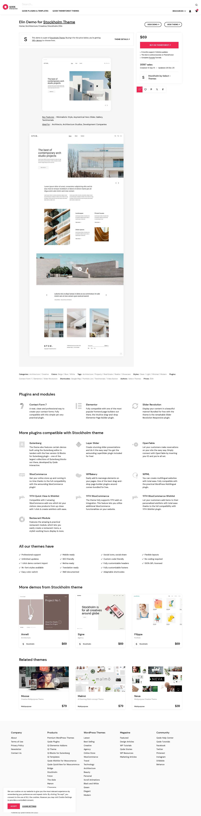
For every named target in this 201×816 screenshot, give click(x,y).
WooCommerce (91, 757)
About (14, 738)
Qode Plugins (53, 741)
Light (148, 374)
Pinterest (160, 753)
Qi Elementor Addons (57, 745)
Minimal (155, 374)
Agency (81, 638)
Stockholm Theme (59, 22)
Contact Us (16, 753)
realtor (117, 374)
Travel (86, 760)
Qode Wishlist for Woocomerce (61, 760)
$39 (151, 379)
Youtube (152, 58)
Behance (160, 764)
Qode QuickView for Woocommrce (63, 764)
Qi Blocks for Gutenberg (58, 753)
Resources (178, 11)
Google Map (76, 379)
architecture (88, 374)
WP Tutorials (126, 745)
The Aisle (51, 780)
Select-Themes (134, 379)
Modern (163, 374)
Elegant (87, 791)
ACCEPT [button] (14, 806)
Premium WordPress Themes (60, 738)
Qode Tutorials (163, 741)
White (72, 374)
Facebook (160, 745)
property (98, 374)
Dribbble (160, 760)
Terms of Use (17, 741)
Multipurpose (26, 706)
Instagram (161, 757)
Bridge (50, 768)
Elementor (38, 379)
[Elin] (76, 84)
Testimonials (100, 379)
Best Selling (89, 741)
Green (86, 787)
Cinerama (51, 787)
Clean (142, 374)
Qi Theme (51, 749)
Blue (66, 374)
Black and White (91, 783)
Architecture (32, 26)
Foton (50, 776)
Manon (50, 783)
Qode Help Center (164, 738)
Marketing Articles (128, 757)
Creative (43, 26)
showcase (126, 374)
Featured (124, 738)
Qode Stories (126, 749)
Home (22, 26)
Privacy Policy (17, 745)
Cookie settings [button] (29, 806)
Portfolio (137, 638)
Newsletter (16, 749)
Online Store (89, 753)
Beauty (87, 772)
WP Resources (126, 753)
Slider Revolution (50, 379)
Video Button (112, 379)
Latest (87, 738)
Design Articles (127, 741)
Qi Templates (53, 757)
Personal (88, 776)
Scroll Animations (92, 780)
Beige (60, 374)
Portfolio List (88, 379)
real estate (108, 374)
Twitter (159, 749)
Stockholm (53, 26)
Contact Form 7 (25, 379)
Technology (89, 764)
